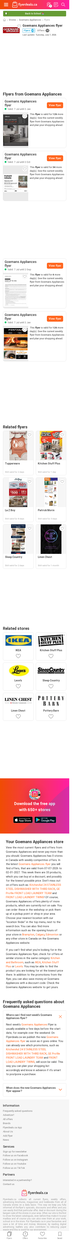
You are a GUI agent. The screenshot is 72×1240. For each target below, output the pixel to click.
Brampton (28, 934)
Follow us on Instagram (15, 1159)
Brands (7, 1123)
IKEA (38, 962)
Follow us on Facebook (15, 1155)
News (6, 1139)
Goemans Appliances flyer (35, 864)
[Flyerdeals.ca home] (24, 4)
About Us (8, 1131)
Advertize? (8, 1115)
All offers (8, 1119)
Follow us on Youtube (14, 1163)
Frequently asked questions (17, 1111)
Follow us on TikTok (14, 1168)
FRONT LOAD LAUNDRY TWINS (25, 897)
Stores (12, 20)
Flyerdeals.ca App (12, 1127)
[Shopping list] (56, 5)
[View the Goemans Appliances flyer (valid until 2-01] (15, 130)
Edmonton (52, 934)
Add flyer (8, 1135)
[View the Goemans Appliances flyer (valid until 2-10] (15, 183)
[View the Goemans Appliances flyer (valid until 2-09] (15, 290)
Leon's (19, 966)
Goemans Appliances (30, 20)
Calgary (40, 934)
